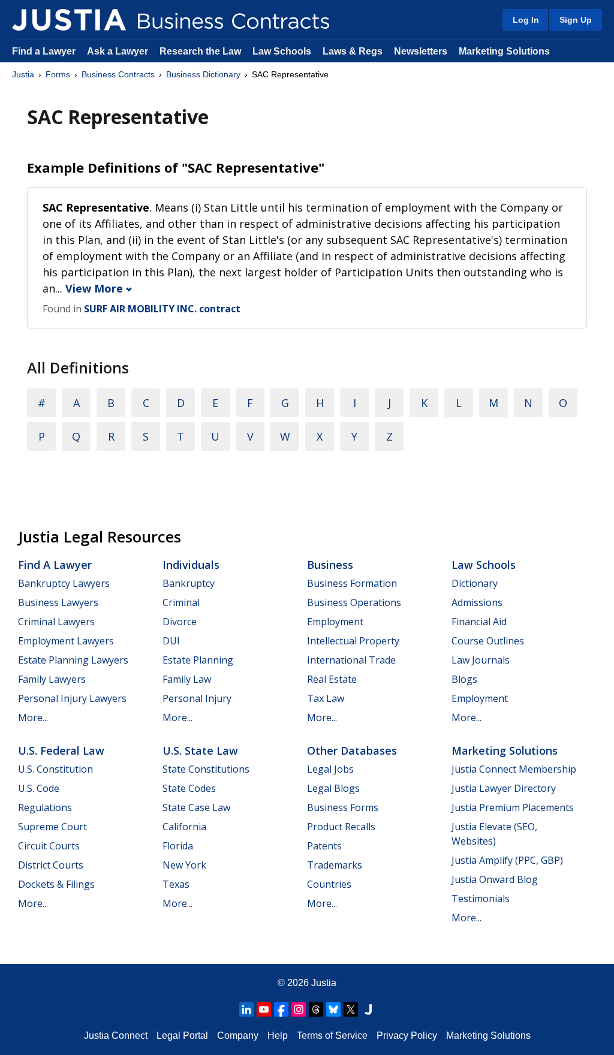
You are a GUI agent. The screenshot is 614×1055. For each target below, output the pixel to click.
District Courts (50, 865)
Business (330, 564)
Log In (526, 20)
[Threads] (316, 1009)
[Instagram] (298, 1009)
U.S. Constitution (55, 769)
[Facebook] (281, 1009)
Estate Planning (197, 660)
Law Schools (281, 51)
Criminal (181, 602)
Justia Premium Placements (513, 807)
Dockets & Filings (56, 884)
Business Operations (354, 602)
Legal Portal (182, 1035)
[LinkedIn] (246, 1009)
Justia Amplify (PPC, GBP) (507, 860)
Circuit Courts (49, 845)
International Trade (351, 660)
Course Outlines (488, 640)
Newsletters (420, 51)
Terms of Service (332, 1035)
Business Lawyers (58, 602)
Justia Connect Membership (514, 769)
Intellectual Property (353, 640)
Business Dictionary (203, 74)
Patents (324, 845)
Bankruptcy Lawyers (64, 583)
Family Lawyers (52, 679)
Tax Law (325, 698)
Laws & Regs (353, 51)
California (184, 826)
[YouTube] (264, 1009)
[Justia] (69, 20)
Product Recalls (341, 826)
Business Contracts (118, 74)
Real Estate (332, 679)
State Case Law (196, 807)
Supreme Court (52, 826)
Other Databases (352, 750)
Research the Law (200, 51)
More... (33, 717)
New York (184, 865)
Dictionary (475, 583)
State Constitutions (205, 769)
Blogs (464, 679)
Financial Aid (479, 621)
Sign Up (575, 20)
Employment (335, 621)
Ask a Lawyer (119, 51)
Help (277, 1035)
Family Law (186, 679)
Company (237, 1035)
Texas (175, 884)
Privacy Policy (407, 1035)
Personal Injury (196, 698)
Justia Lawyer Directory (504, 788)
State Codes (189, 788)
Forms (58, 74)
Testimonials (481, 898)
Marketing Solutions (504, 51)
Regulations (45, 807)
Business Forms (342, 807)
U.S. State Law (200, 750)
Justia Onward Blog (495, 879)
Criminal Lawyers (56, 621)
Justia (23, 74)
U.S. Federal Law (61, 750)
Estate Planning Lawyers (73, 660)
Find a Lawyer (44, 51)
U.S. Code (38, 788)
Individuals (190, 564)
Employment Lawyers (66, 640)
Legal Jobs (330, 769)
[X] (351, 1009)
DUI (171, 640)
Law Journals (481, 660)
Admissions (477, 602)
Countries (329, 884)
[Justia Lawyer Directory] (368, 1009)
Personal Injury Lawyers (72, 698)
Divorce (179, 621)
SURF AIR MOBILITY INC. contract (162, 308)
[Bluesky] (333, 1009)
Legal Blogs (333, 788)
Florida (177, 845)
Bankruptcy (188, 583)
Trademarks (334, 865)
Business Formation (352, 583)
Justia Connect (116, 1035)
